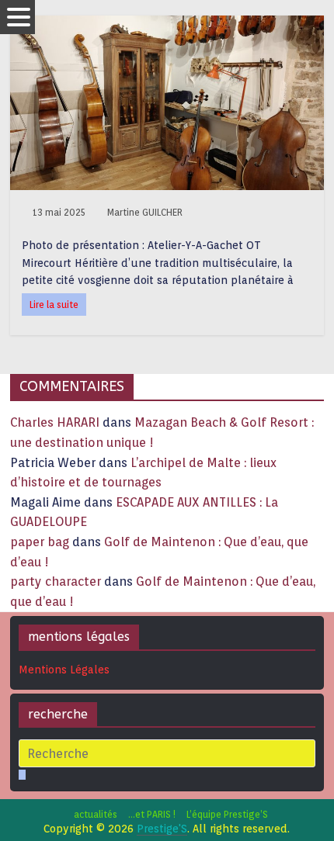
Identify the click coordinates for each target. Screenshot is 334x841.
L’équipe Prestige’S (227, 814)
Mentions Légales (64, 669)
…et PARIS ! (152, 814)
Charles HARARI (54, 422)
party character (55, 581)
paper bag (39, 542)
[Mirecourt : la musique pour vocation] (167, 25)
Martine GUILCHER (145, 212)
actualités (95, 814)
